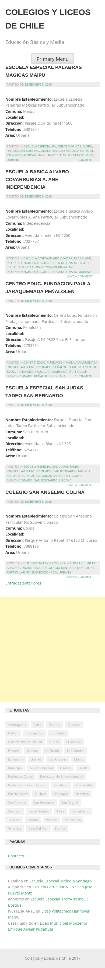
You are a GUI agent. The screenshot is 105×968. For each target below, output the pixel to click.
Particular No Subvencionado (32, 572)
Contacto (16, 855)
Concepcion (34, 733)
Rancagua (61, 793)
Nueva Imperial (41, 768)
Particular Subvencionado (29, 150)
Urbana (13, 159)
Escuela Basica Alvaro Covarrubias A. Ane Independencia (37, 179)
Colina (65, 563)
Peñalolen (62, 367)
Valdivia (52, 820)
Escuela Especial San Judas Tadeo (51, 466)
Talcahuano (80, 811)
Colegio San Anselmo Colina (45, 492)
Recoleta (82, 793)
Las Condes (75, 750)
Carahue (74, 724)
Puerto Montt (18, 793)
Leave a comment (79, 276)
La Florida (52, 750)
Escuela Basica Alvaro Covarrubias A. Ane (57, 258)
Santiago (14, 811)
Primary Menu (53, 59)
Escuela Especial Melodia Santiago (61, 880)
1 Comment (84, 159)
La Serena (15, 759)
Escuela (14, 750)
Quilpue (41, 793)
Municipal (15, 768)
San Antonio (17, 802)
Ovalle (83, 768)
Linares (35, 759)
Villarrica (14, 828)
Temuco (14, 820)
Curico (54, 742)
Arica (37, 724)
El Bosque (73, 742)
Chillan (13, 733)
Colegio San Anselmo (41, 563)
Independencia (19, 263)
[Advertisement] (52, 649)
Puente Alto (84, 785)
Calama (54, 724)
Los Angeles (58, 759)
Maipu (87, 146)
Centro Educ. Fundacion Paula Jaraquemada (60, 362)
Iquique (32, 750)
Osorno (65, 768)
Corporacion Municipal (25, 742)
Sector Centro (39, 811)
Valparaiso (73, 820)
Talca (61, 811)
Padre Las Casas (20, 776)
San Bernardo (65, 471)
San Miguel (69, 802)
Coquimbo (58, 733)
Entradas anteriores (23, 583)
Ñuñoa (60, 828)
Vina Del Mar (38, 828)
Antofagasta (17, 724)
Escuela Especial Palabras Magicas (52, 146)
